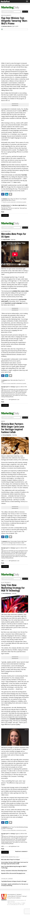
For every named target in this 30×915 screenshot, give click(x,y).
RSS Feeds (18, 896)
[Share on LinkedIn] (6, 194)
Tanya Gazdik (6, 239)
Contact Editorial (11, 896)
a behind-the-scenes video (20, 291)
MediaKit (19, 894)
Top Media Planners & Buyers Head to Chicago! (13, 881)
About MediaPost (11, 894)
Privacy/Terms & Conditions (13, 898)
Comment (5, 215)
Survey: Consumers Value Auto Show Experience (14, 870)
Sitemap (24, 896)
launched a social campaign (13, 303)
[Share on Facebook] (2, 194)
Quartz (3, 165)
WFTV (24, 111)
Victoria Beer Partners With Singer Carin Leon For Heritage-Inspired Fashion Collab (14, 863)
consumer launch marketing (18, 719)
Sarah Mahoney (7, 593)
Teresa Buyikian (7, 435)
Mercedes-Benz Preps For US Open (10, 859)
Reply (2, 212)
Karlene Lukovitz (7, 26)
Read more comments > (21, 851)
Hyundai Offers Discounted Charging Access (13, 873)
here (25, 515)
